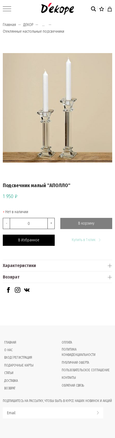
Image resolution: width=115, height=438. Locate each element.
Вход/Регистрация (18, 358)
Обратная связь (73, 385)
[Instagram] (17, 291)
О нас (8, 350)
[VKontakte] (27, 291)
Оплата (67, 342)
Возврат (11, 277)
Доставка (11, 381)
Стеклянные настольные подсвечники (33, 31)
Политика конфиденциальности (78, 352)
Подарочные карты (18, 365)
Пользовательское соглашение (86, 370)
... (43, 25)
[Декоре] (57, 9)
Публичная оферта (75, 363)
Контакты (69, 378)
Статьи (8, 373)
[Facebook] (8, 291)
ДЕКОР (28, 24)
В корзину (86, 223)
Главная (9, 24)
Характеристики (19, 265)
